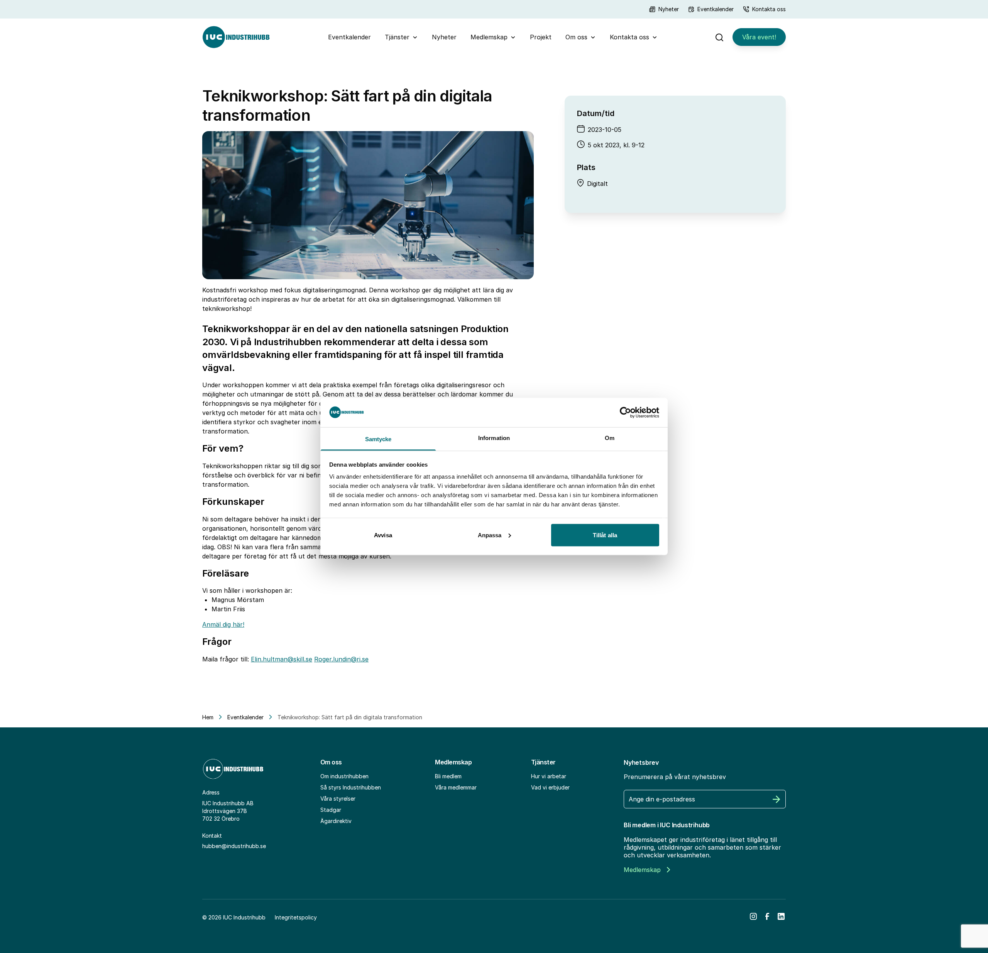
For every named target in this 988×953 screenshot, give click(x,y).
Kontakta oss (769, 9)
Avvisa (383, 534)
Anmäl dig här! (223, 624)
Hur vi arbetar (548, 776)
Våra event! (759, 37)
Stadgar (330, 809)
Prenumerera (776, 799)
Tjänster (397, 37)
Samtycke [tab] (378, 439)
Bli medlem (448, 776)
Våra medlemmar (456, 787)
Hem (207, 717)
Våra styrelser (337, 798)
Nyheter (668, 9)
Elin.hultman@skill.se (281, 659)
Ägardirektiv (336, 821)
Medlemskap (489, 37)
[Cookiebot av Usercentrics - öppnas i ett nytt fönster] (625, 412)
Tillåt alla (605, 534)
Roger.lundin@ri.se (341, 659)
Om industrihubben (344, 776)
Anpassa (490, 534)
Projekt (541, 37)
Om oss (576, 37)
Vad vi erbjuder (550, 787)
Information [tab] (494, 438)
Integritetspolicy (296, 917)
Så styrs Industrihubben (350, 787)
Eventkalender (715, 9)
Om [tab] (609, 438)
